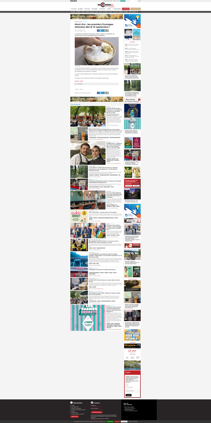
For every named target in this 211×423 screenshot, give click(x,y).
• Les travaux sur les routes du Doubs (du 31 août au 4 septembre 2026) (132, 45)
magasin (111, 272)
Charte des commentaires (76, 408)
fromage (76, 89)
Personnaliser (124, 421)
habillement (106, 272)
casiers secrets (117, 323)
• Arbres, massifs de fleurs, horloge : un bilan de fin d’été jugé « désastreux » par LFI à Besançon (131, 60)
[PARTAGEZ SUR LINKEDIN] (103, 30)
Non (127, 385)
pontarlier (90, 219)
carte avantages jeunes (92, 137)
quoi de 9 (120, 326)
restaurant (108, 161)
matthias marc (117, 160)
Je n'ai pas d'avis (130, 387)
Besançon (91, 179)
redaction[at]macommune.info (96, 406)
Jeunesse (107, 128)
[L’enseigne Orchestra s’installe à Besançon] (79, 272)
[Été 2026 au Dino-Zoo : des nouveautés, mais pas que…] (132, 193)
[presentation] (125, 285)
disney (101, 186)
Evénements (100, 291)
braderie (112, 323)
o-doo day (116, 217)
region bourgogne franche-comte (115, 137)
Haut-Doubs (91, 252)
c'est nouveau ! (109, 206)
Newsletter (74, 416)
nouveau (118, 206)
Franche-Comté (78, 21)
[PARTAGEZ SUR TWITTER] (100, 30)
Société (117, 142)
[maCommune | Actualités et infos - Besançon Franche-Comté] (105, 4)
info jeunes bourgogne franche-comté (103, 137)
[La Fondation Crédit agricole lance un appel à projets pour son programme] (79, 170)
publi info (116, 326)
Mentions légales (74, 412)
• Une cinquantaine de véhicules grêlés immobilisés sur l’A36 (132, 49)
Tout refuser (117, 421)
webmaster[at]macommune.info (97, 419)
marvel (112, 186)
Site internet (79, 83)
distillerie (114, 206)
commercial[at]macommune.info (97, 409)
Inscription (128, 185)
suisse (97, 263)
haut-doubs (113, 158)
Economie (84, 21)
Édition (107, 6)
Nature (101, 166)
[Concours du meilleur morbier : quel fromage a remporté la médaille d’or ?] (88, 228)
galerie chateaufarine (107, 186)
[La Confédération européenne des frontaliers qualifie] (79, 257)
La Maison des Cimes (110, 160)
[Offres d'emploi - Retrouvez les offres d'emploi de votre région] (132, 102)
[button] (137, 1)
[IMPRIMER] (107, 30)
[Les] (79, 215)
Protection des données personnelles (78, 409)
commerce (90, 217)
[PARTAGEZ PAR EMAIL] (105, 30)
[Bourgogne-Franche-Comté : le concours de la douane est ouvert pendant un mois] (79, 244)
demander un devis (96, 412)
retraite (94, 263)
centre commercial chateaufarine (94, 186)
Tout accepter (110, 421)
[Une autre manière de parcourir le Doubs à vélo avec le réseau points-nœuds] (132, 254)
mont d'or (81, 89)
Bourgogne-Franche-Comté (94, 128)
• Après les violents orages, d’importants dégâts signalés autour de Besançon (132, 52)
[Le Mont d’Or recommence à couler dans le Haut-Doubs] (79, 283)
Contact (72, 405)
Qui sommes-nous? (75, 406)
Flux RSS (73, 411)
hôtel (117, 158)
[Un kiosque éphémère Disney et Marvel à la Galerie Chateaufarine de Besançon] (79, 184)
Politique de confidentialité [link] (133, 421)
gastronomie (109, 158)
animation (108, 323)
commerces (95, 217)
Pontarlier (108, 191)
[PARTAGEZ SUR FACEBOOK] (98, 30)
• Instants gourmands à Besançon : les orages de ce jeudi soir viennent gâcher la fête (132, 56)
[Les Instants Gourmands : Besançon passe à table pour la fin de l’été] (79, 296)
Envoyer (129, 395)
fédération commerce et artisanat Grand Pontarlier (105, 217)
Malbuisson (108, 142)
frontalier (90, 263)
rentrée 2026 (109, 327)
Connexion (136, 185)
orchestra (114, 272)
